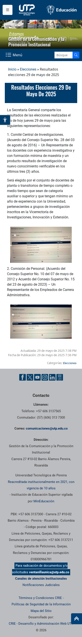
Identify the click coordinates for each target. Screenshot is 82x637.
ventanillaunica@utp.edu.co (49, 572)
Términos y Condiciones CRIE (40, 598)
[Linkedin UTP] (52, 377)
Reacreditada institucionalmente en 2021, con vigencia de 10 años (41, 485)
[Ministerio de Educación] (62, 10)
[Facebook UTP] (22, 377)
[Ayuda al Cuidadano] (59, 377)
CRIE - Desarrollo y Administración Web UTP (41, 624)
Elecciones (28, 69)
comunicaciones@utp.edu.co (47, 428)
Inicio (12, 69)
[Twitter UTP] (30, 377)
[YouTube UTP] (37, 377)
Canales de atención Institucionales (41, 579)
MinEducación (43, 501)
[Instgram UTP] (45, 377)
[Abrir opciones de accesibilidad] (5, 120)
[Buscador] (75, 55)
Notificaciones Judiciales (41, 585)
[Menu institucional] (7, 10)
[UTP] (27, 9)
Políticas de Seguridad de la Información (41, 604)
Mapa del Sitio (41, 611)
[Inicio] (76, 618)
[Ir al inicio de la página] (76, 618)
